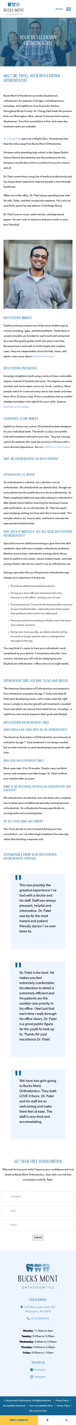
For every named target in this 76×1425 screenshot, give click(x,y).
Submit (38, 1237)
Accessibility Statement (14, 1406)
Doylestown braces (43, 356)
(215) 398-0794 (39, 1318)
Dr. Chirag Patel (12, 139)
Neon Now (41, 1411)
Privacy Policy (61, 1401)
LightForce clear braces (57, 447)
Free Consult (19, 1420)
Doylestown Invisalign (16, 407)
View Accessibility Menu (41, 1406)
